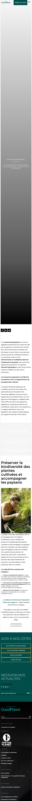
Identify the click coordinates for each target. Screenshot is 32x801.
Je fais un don (16, 624)
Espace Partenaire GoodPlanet (10, 787)
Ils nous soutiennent (7, 760)
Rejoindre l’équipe (6, 763)
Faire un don (20, 2)
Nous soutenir (5, 773)
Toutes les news (6, 758)
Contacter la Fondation (8, 727)
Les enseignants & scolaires (9, 796)
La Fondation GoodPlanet (9, 752)
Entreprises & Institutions (9, 799)
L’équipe (3, 755)
